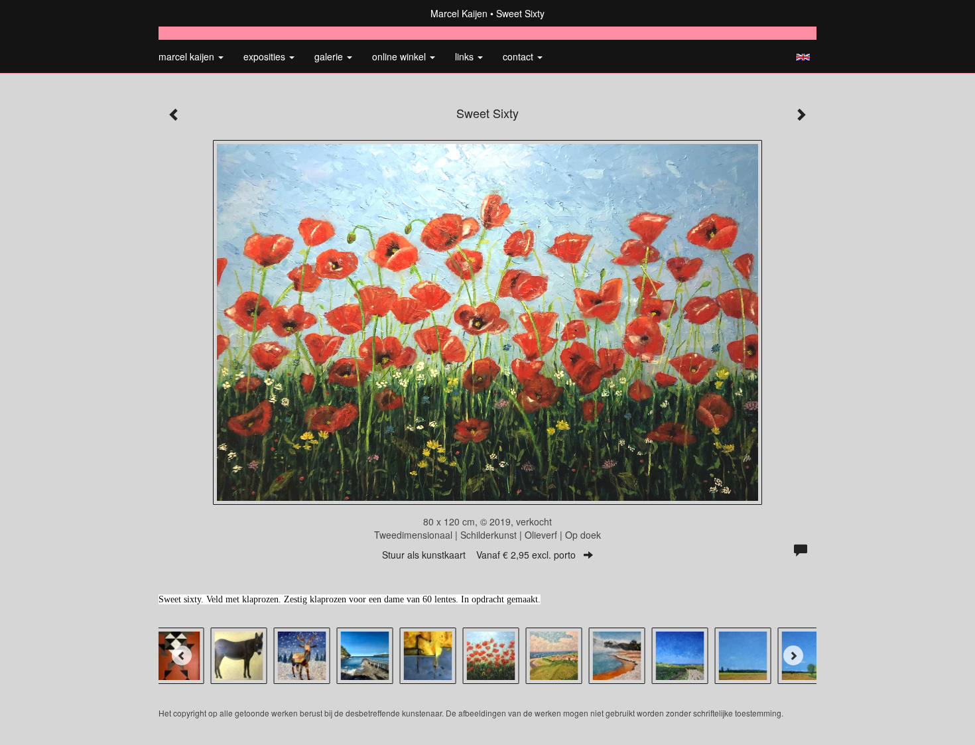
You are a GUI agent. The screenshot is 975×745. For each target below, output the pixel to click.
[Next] (793, 655)
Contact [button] (519, 56)
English (803, 57)
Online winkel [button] (400, 56)
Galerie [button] (330, 56)
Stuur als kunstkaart (479, 554)
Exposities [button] (265, 56)
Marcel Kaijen (458, 13)
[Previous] (182, 655)
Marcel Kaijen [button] (188, 56)
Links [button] (465, 56)
